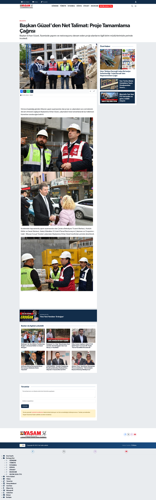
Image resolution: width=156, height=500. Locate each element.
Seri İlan (9, 486)
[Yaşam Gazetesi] (26, 6)
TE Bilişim (133, 445)
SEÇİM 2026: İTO (106, 6)
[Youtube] (134, 434)
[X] (128, 434)
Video (36, 2)
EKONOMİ (94, 6)
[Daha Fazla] (31, 91)
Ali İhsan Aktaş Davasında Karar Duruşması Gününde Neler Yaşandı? (31, 367)
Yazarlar (45, 2)
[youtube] (126, 451)
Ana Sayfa (9, 456)
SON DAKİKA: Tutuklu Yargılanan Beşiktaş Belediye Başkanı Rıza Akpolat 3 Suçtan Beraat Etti (57, 367)
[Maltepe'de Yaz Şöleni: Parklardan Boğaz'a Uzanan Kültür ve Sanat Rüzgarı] (33, 335)
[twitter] (64, 451)
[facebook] (32, 451)
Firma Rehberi (11, 483)
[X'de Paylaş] (24, 91)
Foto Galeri (26, 2)
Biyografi (9, 490)
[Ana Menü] (135, 6)
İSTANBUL (71, 6)
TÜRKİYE (63, 6)
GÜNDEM (55, 6)
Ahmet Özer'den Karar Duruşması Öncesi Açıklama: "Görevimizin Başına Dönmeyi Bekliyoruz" (83, 367)
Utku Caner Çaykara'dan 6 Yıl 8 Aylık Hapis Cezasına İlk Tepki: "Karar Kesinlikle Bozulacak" (82, 345)
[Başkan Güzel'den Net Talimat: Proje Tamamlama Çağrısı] (58, 66)
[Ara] (132, 6)
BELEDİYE (23, 21)
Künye (8, 495)
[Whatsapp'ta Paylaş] (28, 91)
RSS (23, 445)
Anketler (9, 492)
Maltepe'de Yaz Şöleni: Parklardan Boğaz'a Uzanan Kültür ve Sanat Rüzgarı (33, 345)
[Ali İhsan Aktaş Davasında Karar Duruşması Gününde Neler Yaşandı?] (33, 358)
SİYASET (86, 6)
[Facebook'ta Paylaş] (21, 91)
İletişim (8, 497)
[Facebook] (125, 434)
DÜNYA (79, 6)
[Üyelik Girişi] (135, 2)
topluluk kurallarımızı (38, 412)
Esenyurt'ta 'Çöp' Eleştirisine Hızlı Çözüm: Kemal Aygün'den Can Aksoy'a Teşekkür (58, 345)
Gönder (25, 406)
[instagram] (95, 451)
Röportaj (9, 488)
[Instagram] (131, 434)
